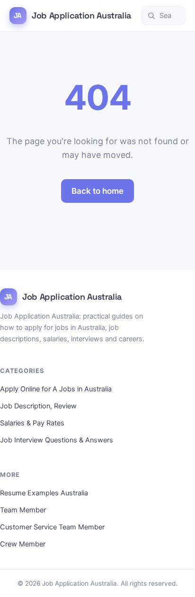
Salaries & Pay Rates (32, 423)
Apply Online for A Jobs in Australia (56, 389)
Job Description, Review (38, 406)
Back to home (97, 191)
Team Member (23, 510)
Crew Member (22, 544)
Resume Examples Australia (44, 493)
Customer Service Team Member (52, 527)
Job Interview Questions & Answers (56, 440)
